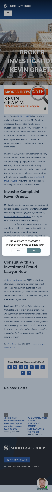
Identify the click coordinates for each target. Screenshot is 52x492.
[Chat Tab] (26, 246)
